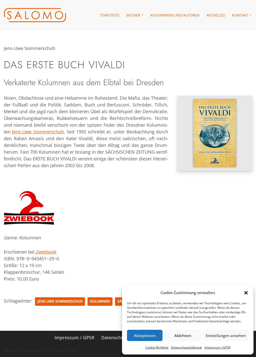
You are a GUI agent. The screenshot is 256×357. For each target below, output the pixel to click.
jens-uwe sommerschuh (60, 301)
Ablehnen (182, 335)
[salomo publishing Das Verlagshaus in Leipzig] (35, 15)
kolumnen (100, 301)
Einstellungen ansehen (226, 335)
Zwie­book (45, 252)
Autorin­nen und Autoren (175, 15)
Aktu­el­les (215, 15)
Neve (9, 351)
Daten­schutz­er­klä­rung (186, 347)
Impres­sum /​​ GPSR (74, 338)
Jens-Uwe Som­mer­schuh (38, 132)
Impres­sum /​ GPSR (217, 347)
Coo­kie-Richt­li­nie (157, 347)
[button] (246, 292)
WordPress (64, 351)
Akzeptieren (145, 335)
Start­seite (110, 15)
